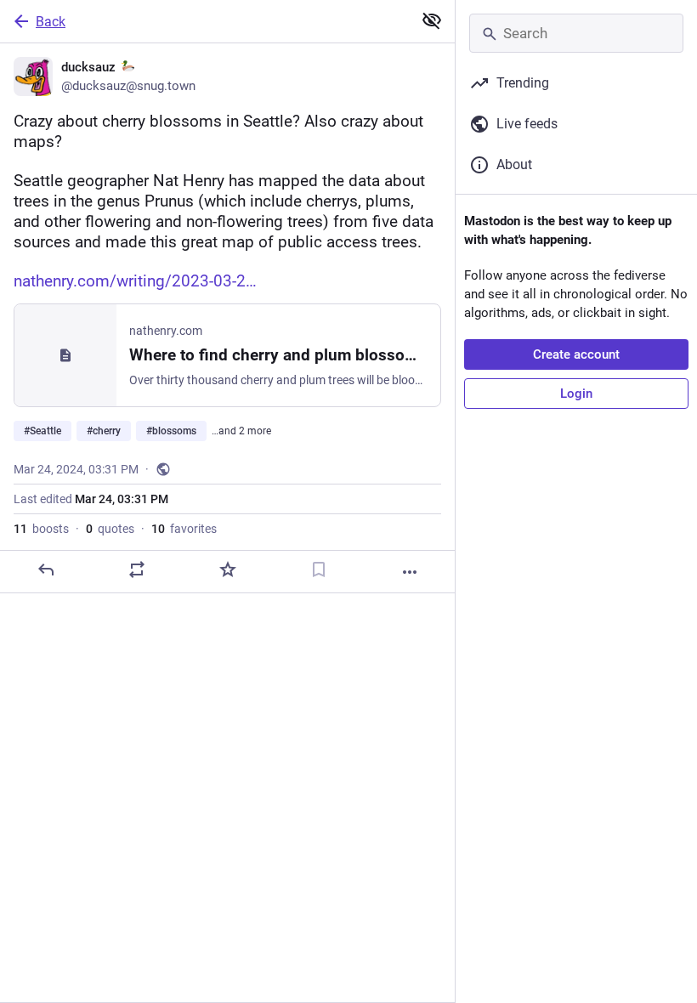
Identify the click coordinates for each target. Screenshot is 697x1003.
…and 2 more (241, 431)
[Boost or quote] (137, 569)
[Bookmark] (319, 569)
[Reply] (46, 569)
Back (50, 22)
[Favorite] (228, 569)
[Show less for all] (432, 20)
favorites (184, 529)
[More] (410, 572)
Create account (576, 354)
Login (576, 393)
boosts (41, 529)
